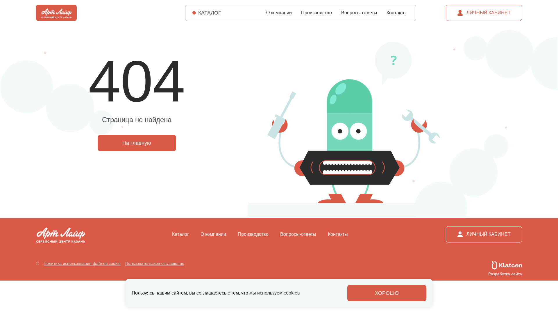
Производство (316, 12)
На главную (136, 143)
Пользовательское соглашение (154, 263)
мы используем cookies (274, 292)
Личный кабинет (488, 12)
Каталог (180, 234)
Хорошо (387, 293)
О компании (279, 12)
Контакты (397, 12)
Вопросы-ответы (359, 12)
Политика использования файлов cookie (82, 263)
